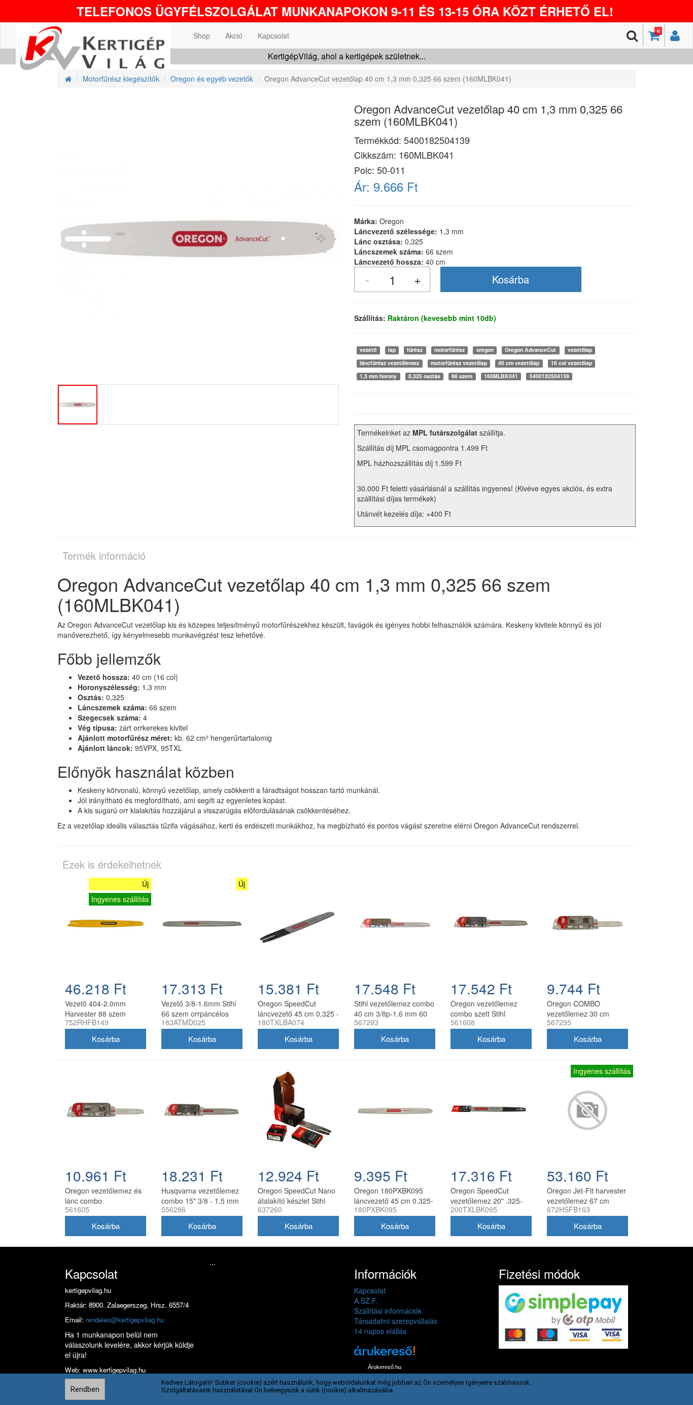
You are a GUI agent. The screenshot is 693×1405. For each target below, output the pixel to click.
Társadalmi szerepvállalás (395, 1321)
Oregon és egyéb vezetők (211, 79)
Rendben (85, 1389)
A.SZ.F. (365, 1300)
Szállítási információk (388, 1311)
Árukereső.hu (384, 1367)
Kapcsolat (273, 35)
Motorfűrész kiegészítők (121, 79)
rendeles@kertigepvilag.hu (125, 1319)
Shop (201, 35)
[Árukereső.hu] (384, 1354)
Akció (233, 35)
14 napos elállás (380, 1331)
